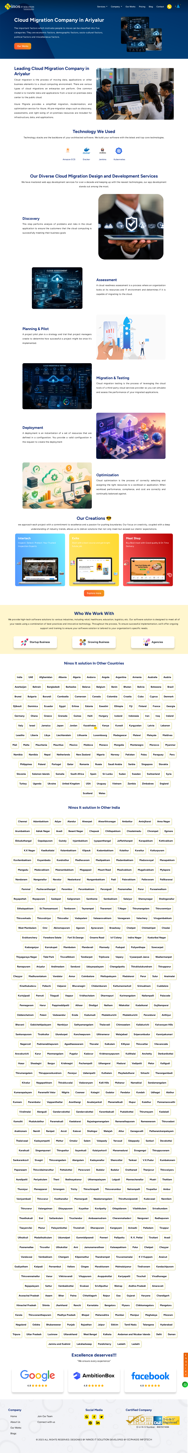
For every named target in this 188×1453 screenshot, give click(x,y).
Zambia (132, 783)
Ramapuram (23, 966)
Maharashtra (102, 1315)
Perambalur (34, 1102)
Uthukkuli (23, 1237)
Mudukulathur (36, 1121)
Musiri (153, 1179)
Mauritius (58, 745)
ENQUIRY (186, 1365)
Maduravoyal (146, 860)
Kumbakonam (167, 1160)
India (19, 677)
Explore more (94, 593)
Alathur (170, 1092)
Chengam (63, 1257)
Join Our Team (45, 1416)
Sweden (136, 774)
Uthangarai (104, 1063)
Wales (102, 793)
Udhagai (155, 1092)
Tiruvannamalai (124, 1257)
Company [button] (115, 6)
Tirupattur (151, 1189)
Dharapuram (97, 1227)
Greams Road (97, 937)
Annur (72, 976)
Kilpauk (86, 850)
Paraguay (158, 754)
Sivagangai (140, 1150)
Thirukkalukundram (141, 966)
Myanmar (170, 745)
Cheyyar (164, 1247)
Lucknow (52, 1334)
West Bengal (90, 1334)
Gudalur (110, 1092)
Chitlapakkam (113, 831)
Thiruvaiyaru (167, 1169)
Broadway (114, 927)
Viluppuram (85, 1276)
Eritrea (75, 706)
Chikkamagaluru (145, 1305)
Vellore (71, 1266)
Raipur (106, 1295)
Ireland (170, 715)
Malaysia (151, 735)
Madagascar (120, 735)
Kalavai (77, 1131)
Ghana (34, 715)
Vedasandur (59, 1015)
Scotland (88, 793)
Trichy (74, 1189)
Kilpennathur (82, 1257)
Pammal (26, 889)
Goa (118, 1295)
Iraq (158, 715)
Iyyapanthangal (102, 840)
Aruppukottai (105, 1276)
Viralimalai (25, 1111)
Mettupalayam (108, 976)
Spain (93, 774)
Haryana (145, 1295)
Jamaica (46, 725)
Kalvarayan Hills (164, 1024)
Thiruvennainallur (30, 1276)
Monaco (103, 745)
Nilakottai (124, 1005)
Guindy (63, 840)
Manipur (134, 1315)
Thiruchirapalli (91, 1189)
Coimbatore (87, 976)
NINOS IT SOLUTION (97, 1439)
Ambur (167, 1189)
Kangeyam (116, 1227)
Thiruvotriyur (44, 918)
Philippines (26, 764)
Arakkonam (20, 1131)
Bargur (51, 1063)
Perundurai (150, 1015)
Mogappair (86, 869)
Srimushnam (144, 986)
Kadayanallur (97, 1160)
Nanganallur (40, 879)
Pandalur (125, 1092)
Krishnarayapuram (109, 1053)
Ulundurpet (61, 1034)
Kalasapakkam (118, 1247)
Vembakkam (45, 1257)
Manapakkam (167, 860)
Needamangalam (103, 1198)
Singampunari (43, 1150)
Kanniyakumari (164, 1034)
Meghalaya (151, 1315)
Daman (172, 1334)
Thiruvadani (168, 1121)
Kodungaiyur (32, 947)
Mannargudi (80, 1198)
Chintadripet (149, 927)
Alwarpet (87, 821)
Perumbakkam (86, 889)
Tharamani (105, 908)
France (156, 706)
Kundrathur (63, 860)
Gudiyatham (21, 1266)
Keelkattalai (47, 850)
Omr (45, 927)
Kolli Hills (104, 1082)
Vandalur (58, 976)
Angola (105, 677)
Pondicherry (104, 1344)
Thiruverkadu (23, 918)
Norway (115, 754)
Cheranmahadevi (122, 1218)
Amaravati (157, 1286)
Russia (98, 764)
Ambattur (127, 821)
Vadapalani (81, 918)
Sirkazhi (145, 1073)
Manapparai (40, 1189)
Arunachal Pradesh (29, 1295)
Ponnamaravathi (166, 1102)
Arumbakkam (22, 831)
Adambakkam (40, 821)
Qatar (70, 764)
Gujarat (131, 1295)
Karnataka (92, 1305)
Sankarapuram (24, 1034)
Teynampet (88, 908)
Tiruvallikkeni (67, 957)
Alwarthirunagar (107, 821)
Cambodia (63, 696)
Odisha (36, 1324)
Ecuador (48, 706)
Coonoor (80, 1092)
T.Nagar (122, 908)
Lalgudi (116, 1179)
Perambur (67, 889)
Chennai (22, 821)
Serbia (131, 764)
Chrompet (152, 831)
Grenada (62, 715)
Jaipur (101, 1324)
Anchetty (147, 1053)
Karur (38, 1053)
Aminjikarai (145, 821)
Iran (147, 715)
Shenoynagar (145, 898)
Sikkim (114, 1324)
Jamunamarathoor (94, 1247)
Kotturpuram (157, 850)
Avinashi (132, 1227)
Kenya (105, 725)
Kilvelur (26, 1082)
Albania (62, 677)
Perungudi (106, 889)
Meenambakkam (64, 869)
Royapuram (38, 898)
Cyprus (154, 696)
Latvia (151, 725)
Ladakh (121, 1344)
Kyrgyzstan (135, 725)
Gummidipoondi (85, 1237)
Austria (167, 677)
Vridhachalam (87, 995)
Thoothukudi (26, 1218)
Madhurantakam (38, 976)
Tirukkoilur (43, 1034)
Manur (41, 1227)
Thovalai (94, 1044)
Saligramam (73, 898)
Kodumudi (89, 1015)
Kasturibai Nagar (157, 937)
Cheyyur (17, 976)
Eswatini (103, 706)
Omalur (73, 1140)
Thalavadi (104, 1024)
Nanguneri (143, 1218)
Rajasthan (86, 1324)
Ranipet (50, 1131)
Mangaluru (166, 1305)
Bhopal (85, 1315)
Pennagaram (26, 1005)
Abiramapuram (62, 927)
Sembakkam (110, 898)
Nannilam (166, 1198)
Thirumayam (146, 1111)
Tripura (16, 1334)
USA (88, 783)
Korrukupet (51, 947)
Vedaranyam (86, 1082)
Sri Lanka (108, 774)
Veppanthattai (55, 1102)
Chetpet (131, 927)
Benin (114, 686)
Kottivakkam (166, 840)
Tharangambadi (164, 1073)
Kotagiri (95, 1092)
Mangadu (23, 869)
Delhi (159, 1334)
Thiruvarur (42, 1198)
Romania (84, 764)
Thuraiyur (22, 1189)
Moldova (88, 745)
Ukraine (52, 783)
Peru (172, 754)
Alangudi (42, 1111)
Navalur (57, 879)
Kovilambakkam (22, 860)
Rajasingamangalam (98, 1121)
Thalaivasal (22, 1140)
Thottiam (167, 1179)
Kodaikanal (142, 1005)
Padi (113, 879)
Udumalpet (64, 1237)
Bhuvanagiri (78, 986)
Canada (96, 696)
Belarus (86, 686)
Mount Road (104, 869)
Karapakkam (146, 840)
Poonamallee (125, 889)
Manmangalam (55, 1053)
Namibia (18, 754)
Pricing (142, 6)
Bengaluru (110, 1305)
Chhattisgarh (90, 1295)
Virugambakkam (162, 918)
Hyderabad (166, 1324)
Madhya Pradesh (66, 1315)
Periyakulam (40, 1179)
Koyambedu (44, 860)
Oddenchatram (25, 1015)
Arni (76, 1247)
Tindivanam (143, 1266)
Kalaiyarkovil (100, 1150)
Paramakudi (56, 1121)
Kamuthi (18, 1121)
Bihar (61, 1295)
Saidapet (56, 898)
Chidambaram (99, 986)
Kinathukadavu (28, 986)
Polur (135, 1247)
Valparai (61, 986)
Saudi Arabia (115, 764)
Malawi (137, 735)
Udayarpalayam (95, 966)
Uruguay (101, 783)
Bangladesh (53, 686)
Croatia (128, 696)
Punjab (71, 1324)
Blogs (13, 1433)
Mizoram (168, 1315)
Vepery (119, 957)
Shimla (46, 1305)
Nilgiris (65, 1092)
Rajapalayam (32, 1286)
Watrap (118, 1286)
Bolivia (141, 686)
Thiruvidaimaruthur (43, 1169)
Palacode (165, 995)
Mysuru (126, 1305)
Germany (20, 715)
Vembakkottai (66, 1286)
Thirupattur (63, 1150)
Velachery (141, 918)
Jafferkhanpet (125, 840)
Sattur (48, 1286)
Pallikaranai (166, 879)
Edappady (134, 1140)
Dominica (33, 706)
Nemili (36, 1131)
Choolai (166, 927)
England (164, 783)
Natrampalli (133, 1189)
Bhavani (19, 1024)
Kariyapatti (124, 1276)
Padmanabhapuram (47, 1044)
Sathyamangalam (83, 1024)
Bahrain (37, 686)
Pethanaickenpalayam (161, 1131)
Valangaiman (45, 1208)
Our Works (130, 6)
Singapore (147, 764)
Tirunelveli (78, 1227)
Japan (60, 725)
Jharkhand (61, 1305)
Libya (47, 735)
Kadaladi (164, 1111)
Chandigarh (163, 1295)
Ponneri (104, 1237)
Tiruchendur (75, 1218)
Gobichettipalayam (40, 1024)
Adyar (58, 821)
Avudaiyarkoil (94, 1102)
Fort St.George (76, 937)
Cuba (141, 696)
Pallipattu (119, 1237)
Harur (43, 1005)
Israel (32, 725)
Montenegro (136, 745)
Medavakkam (41, 869)
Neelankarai (74, 879)
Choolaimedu (134, 831)
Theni (56, 1179)
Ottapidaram (119, 1208)
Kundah (140, 1092)
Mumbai (119, 1315)
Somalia (60, 774)
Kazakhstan (89, 725)
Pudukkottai (126, 1111)
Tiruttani (153, 1237)
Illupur (132, 1102)
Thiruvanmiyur (163, 908)
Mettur (59, 1140)
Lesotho (20, 735)
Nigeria (101, 754)
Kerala (18, 1315)
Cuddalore (162, 986)
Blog (151, 6)
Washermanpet (163, 957)
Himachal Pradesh (26, 1305)
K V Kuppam (146, 1257)
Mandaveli (87, 947)
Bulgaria (32, 696)
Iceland (118, 715)
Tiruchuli (141, 1276)
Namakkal (136, 1082)
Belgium (100, 686)
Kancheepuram (82, 1034)
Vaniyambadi (23, 1198)
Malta (26, 745)
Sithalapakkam (25, 908)
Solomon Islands (40, 774)
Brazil (170, 686)
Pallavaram (148, 879)
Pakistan (130, 754)
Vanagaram (124, 918)
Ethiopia (118, 706)
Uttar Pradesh (33, 1334)
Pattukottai (66, 1169)
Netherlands (63, 754)
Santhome (91, 898)
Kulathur (146, 1102)
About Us (15, 1422)
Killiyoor (125, 1044)
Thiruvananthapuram (39, 1315)
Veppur (69, 995)
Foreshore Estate (52, 937)
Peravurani (84, 1169)
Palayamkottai (59, 1227)
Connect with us (46, 1422)
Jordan (73, 725)
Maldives (167, 735)
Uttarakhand (70, 1334)
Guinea (77, 715)
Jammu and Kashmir (59, 1344)
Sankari (150, 1140)
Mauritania (41, 745)
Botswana (156, 686)
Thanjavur (148, 1169)
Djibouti (17, 706)
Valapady (102, 1140)
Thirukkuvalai (65, 1082)
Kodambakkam (105, 850)
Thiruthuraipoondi (128, 1198)
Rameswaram (148, 1121)
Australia (152, 677)
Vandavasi (26, 1257)
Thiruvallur (63, 918)
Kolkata (107, 1334)
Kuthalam (106, 1073)
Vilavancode (161, 1044)
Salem (87, 1140)
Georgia (170, 706)
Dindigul (93, 1005)
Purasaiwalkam (158, 889)
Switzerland (153, 774)
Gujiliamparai (161, 1005)
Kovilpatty (100, 1208)
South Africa (77, 774)
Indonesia (134, 715)
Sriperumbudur (142, 1034)
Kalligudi (165, 1063)
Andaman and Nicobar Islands (134, 1334)
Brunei (18, 696)
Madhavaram (82, 860)
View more (37, 580)
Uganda (37, 783)
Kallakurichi (142, 1024)
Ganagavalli (136, 1131)
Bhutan (127, 686)
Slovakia (163, 764)
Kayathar (84, 1208)
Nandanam (21, 879)
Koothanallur (61, 1198)
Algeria (77, 677)
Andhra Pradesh (137, 1286)
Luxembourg (100, 735)
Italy (20, 725)
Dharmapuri (107, 995)
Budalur (100, 1169)
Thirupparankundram (50, 1073)
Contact (160, 6)
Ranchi (77, 1305)
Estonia (89, 706)
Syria (169, 774)
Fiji (130, 706)
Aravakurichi (22, 1053)
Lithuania (82, 735)
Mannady (104, 947)
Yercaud (117, 1140)
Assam (48, 1295)
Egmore (168, 831)
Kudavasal (149, 1198)
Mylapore (165, 869)
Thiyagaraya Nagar (26, 957)
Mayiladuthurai (126, 1073)
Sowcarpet (157, 947)
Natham (108, 1005)
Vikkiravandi (65, 1276)
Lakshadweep (84, 1344)
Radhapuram (162, 1218)
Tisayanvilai (25, 1227)
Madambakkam (124, 860)
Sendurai (75, 966)
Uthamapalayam (97, 1179)
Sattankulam (56, 1218)
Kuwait (119, 725)
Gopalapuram (45, 840)
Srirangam (58, 1189)
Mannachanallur (134, 1179)
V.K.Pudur (148, 1160)
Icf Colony (116, 937)
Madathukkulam (43, 1237)
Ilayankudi (80, 1150)
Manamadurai (120, 1150)
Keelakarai (75, 1121)
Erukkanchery (29, 937)
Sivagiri (39, 1160)
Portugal (56, 764)
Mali (14, 745)
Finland (143, 706)
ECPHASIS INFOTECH (139, 1439)
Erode (75, 1015)
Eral (41, 1218)
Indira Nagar (134, 937)
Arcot (64, 1131)
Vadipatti (137, 1063)
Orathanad (131, 1169)
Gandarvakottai (61, 1111)
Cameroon (80, 696)
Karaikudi (24, 1150)
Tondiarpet (87, 957)
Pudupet (120, 947)
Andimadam (57, 966)
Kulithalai (131, 1053)
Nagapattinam (44, 1082)
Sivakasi (84, 1286)
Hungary (103, 715)
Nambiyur (62, 1024)
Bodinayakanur (73, 1179)
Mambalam (69, 947)
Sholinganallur (166, 898)
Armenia (137, 677)
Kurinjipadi (24, 995)
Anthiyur (166, 1015)
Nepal (47, 754)
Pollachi (46, 986)
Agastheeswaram (73, 1044)
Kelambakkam (68, 850)
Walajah (108, 1131)
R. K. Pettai (137, 1237)
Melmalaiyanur (123, 1266)
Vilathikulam (139, 1208)
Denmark (169, 696)
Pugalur (73, 1053)
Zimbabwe (148, 783)
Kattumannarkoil (122, 986)
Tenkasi (133, 1160)
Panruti (40, 995)
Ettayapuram (65, 1208)
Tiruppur (164, 1227)
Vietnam (116, 783)
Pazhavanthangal (46, 889)
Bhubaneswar (53, 1324)
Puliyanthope (138, 947)
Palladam (148, 1227)
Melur (151, 1063)
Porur (141, 889)
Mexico (73, 745)
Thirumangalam (140, 908)
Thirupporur (164, 966)
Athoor (79, 1005)
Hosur (21, 1063)
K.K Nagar (29, 850)
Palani (43, 1015)
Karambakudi (106, 1111)
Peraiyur (72, 1073)
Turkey (23, 783)
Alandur (71, 821)
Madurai (121, 1063)
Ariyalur (40, 966)
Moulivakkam (124, 869)
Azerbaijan (20, 686)
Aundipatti (21, 1179)
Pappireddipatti (60, 1005)
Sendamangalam (157, 1082)
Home (13, 1416)
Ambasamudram (97, 1218)
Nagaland (21, 1324)
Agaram (80, 927)
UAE (30, 677)
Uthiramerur (103, 1034)
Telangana (148, 1324)
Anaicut (163, 1257)
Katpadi (38, 1266)
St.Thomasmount (49, 908)
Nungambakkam (96, 879)
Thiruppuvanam (160, 1150)
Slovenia (21, 774)
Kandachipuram (165, 1266)
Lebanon (165, 725)
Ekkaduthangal (23, 840)
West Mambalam (27, 927)
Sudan (122, 774)
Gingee (85, 1266)
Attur (121, 1131)
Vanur (49, 1276)
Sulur (155, 976)
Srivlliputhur (101, 1286)
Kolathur (124, 850)
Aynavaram (97, 927)
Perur (143, 976)
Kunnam (17, 1102)
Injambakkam (80, 840)
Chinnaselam (123, 1024)
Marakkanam (102, 1266)
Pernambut (55, 1266)
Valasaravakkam (102, 918)
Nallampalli (148, 995)
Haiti (90, 715)
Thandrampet (102, 1257)
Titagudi (54, 995)
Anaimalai (169, 976)
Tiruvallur (45, 1247)
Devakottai (166, 1140)
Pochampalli (85, 1063)
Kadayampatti (42, 1140)
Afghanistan (45, 677)
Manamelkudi (115, 1102)
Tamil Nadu (130, 1324)
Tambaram (69, 908)
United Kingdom (71, 783)
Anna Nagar (163, 821)
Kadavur (88, 1053)
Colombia (112, 696)
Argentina (121, 677)
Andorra (91, 677)
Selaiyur (127, 898)
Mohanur (120, 1082)
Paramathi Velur (47, 1092)
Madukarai (128, 976)
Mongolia (119, 745)
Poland (42, 764)
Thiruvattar (142, 1044)
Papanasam (20, 1169)
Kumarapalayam (23, 1092)
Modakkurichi (109, 1015)
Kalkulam (110, 1044)
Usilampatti (89, 1073)
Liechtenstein (63, 735)
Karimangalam (128, 995)
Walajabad (121, 1034)
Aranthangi (75, 1102)
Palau (144, 754)
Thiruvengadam (57, 1160)
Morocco (154, 745)
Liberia (34, 735)
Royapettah (20, 898)
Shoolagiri (36, 1063)
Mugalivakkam (146, 869)
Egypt (62, 706)
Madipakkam (103, 860)
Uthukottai (61, 1247)
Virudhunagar (159, 1276)
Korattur (139, 850)
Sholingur (92, 1131)
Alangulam (78, 1160)
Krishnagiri (67, 1063)
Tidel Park (48, 957)
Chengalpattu (117, 966)
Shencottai (116, 1160)
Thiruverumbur (113, 1189)
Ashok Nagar (43, 831)
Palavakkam (128, 879)
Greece (48, 715)
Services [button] (101, 6)
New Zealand (83, 754)
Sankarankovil (20, 1160)
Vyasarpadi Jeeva (139, 957)
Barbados (71, 686)
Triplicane (104, 957)
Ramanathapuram (125, 1121)
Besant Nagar (75, 831)
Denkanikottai (165, 1053)
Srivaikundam (159, 1208)
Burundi (47, 696)
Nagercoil (25, 1044)
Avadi (59, 831)
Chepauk (94, 831)
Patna (73, 1295)
